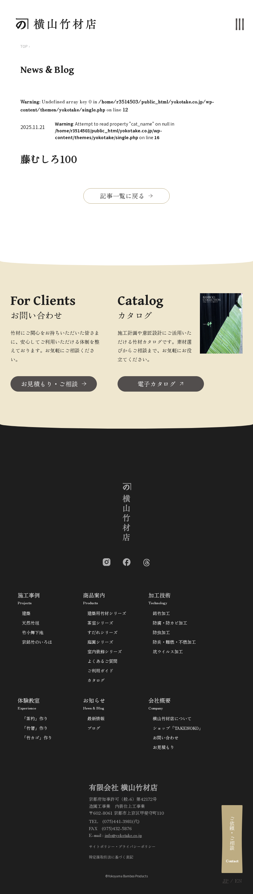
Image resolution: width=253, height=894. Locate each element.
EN (238, 880)
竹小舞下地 (33, 632)
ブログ (93, 728)
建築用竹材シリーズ (106, 613)
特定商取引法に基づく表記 (111, 856)
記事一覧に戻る (122, 195)
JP (225, 880)
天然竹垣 (30, 623)
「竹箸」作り (35, 728)
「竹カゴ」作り (37, 737)
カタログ (96, 680)
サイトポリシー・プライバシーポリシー (122, 846)
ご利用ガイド (100, 670)
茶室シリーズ (100, 623)
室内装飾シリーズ (104, 651)
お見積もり (163, 747)
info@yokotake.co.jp (123, 835)
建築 (26, 613)
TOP (24, 46)
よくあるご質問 (102, 661)
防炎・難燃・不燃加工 (174, 642)
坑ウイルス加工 (168, 651)
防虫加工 (161, 632)
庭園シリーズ (100, 642)
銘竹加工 (161, 613)
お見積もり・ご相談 (49, 383)
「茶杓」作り (35, 718)
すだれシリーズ (102, 632)
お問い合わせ (166, 737)
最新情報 (96, 718)
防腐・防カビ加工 (170, 623)
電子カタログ (157, 383)
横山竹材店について (172, 718)
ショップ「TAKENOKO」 (178, 728)
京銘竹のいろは (37, 642)
